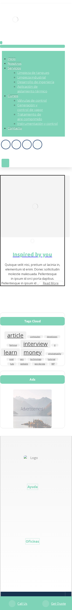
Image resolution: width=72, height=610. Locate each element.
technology (35, 359)
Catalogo (33, 528)
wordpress (40, 363)
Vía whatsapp (33, 577)
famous (13, 345)
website (24, 363)
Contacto (33, 498)
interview (35, 344)
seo (22, 359)
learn (10, 352)
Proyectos (33, 522)
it (54, 345)
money (33, 352)
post (11, 359)
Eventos (33, 516)
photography (54, 353)
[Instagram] (16, 144)
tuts (12, 363)
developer (52, 336)
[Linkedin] (37, 144)
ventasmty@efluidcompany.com (33, 565)
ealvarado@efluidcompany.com (34, 571)
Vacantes (33, 504)
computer (35, 336)
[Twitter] (27, 144)
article (15, 335)
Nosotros (34, 510)
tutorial (51, 359)
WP (53, 363)
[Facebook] (6, 144)
